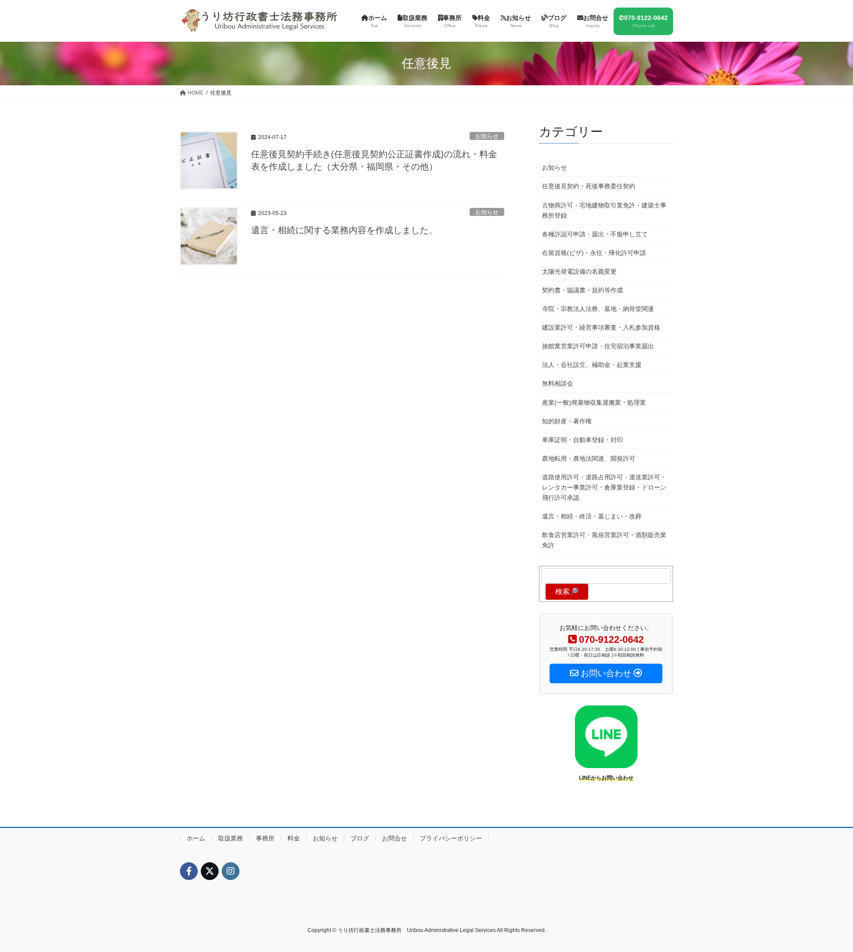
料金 (293, 838)
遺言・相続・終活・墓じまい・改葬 (592, 516)
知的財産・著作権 (567, 421)
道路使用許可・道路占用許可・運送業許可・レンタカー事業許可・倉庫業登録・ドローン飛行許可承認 (604, 487)
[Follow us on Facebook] (189, 871)
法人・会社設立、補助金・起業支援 (592, 364)
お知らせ (486, 136)
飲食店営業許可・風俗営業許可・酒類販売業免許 (604, 540)
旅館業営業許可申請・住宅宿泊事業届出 (598, 346)
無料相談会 (557, 383)
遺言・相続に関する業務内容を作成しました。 (344, 230)
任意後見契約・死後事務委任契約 (588, 186)
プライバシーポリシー (451, 838)
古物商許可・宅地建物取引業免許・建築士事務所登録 (604, 210)
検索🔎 (566, 591)
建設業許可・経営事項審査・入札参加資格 (601, 327)
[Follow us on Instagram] (230, 871)
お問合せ (394, 838)
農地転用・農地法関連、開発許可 (588, 458)
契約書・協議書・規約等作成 (582, 290)
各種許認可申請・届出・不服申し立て (595, 234)
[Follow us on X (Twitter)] (210, 871)
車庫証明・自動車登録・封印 (582, 439)
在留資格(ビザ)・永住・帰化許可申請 (594, 252)
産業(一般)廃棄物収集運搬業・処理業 (594, 402)
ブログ (360, 838)
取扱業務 (230, 838)
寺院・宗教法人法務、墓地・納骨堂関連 (598, 308)
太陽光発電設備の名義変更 (579, 271)
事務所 (265, 838)
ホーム (196, 838)
